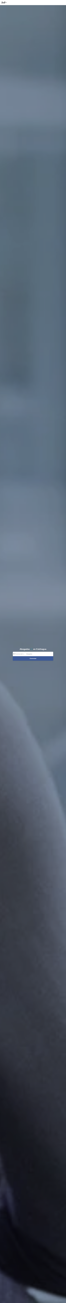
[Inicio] (4, 2)
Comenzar (33, 658)
